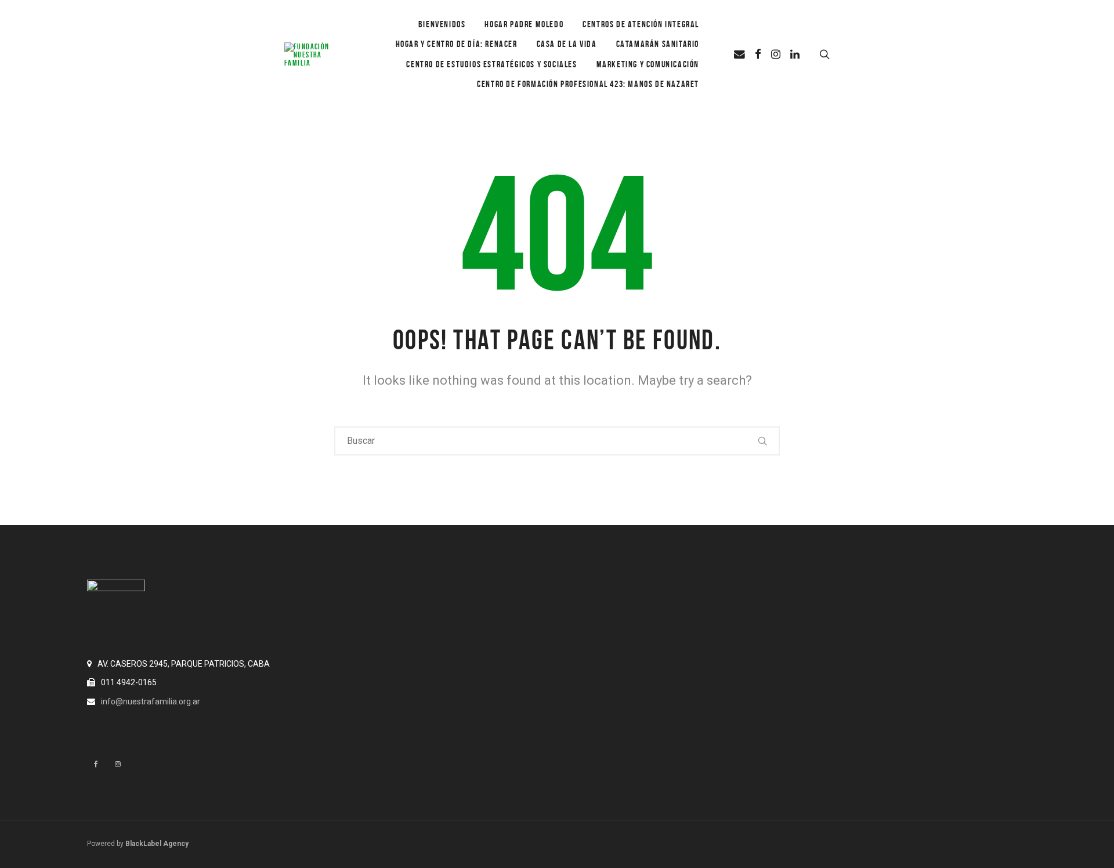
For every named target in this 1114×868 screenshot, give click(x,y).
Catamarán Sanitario (657, 44)
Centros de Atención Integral (641, 24)
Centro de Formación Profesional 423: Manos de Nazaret (588, 84)
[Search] (763, 440)
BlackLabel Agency (157, 844)
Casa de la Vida (567, 44)
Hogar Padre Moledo (523, 24)
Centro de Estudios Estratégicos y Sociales (491, 64)
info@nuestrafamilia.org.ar (150, 701)
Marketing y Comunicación (647, 64)
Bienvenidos (442, 24)
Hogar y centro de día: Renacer (457, 44)
